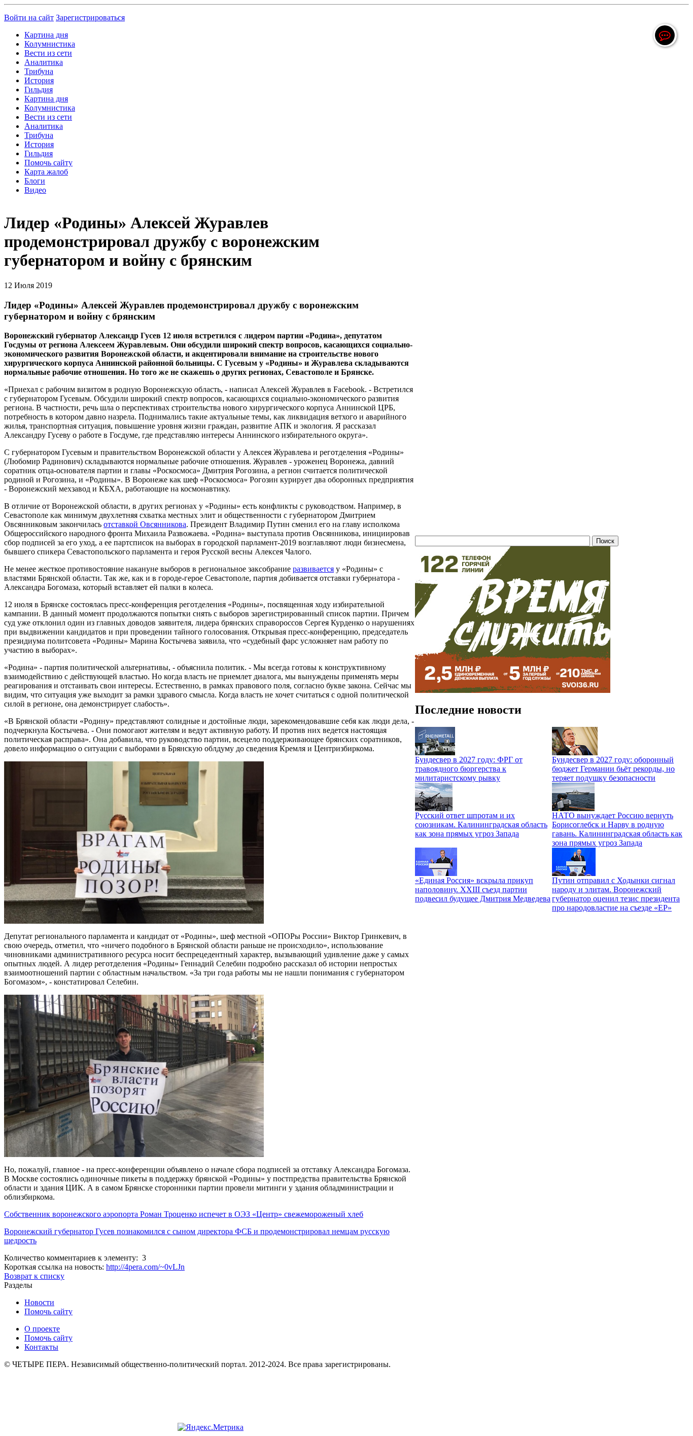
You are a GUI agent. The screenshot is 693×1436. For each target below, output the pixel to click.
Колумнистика (49, 44)
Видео (35, 190)
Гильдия (38, 89)
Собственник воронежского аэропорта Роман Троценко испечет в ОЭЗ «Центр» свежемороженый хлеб (183, 1214)
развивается (313, 569)
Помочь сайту (48, 162)
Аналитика (43, 62)
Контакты (41, 1347)
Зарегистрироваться (90, 17)
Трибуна (38, 71)
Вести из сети (48, 53)
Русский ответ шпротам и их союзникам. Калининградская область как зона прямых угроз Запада (481, 824)
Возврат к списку (34, 1276)
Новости (39, 1302)
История (39, 80)
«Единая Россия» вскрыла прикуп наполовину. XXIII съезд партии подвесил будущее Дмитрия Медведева (482, 889)
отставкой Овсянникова (144, 524)
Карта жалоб (46, 171)
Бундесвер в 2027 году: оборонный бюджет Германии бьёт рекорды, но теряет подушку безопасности (613, 768)
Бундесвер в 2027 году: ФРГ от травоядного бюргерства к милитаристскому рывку (469, 768)
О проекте (42, 1328)
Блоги (34, 181)
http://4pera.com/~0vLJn (145, 1267)
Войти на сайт (29, 17)
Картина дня (46, 34)
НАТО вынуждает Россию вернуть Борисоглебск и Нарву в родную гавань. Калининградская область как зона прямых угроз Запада (617, 829)
